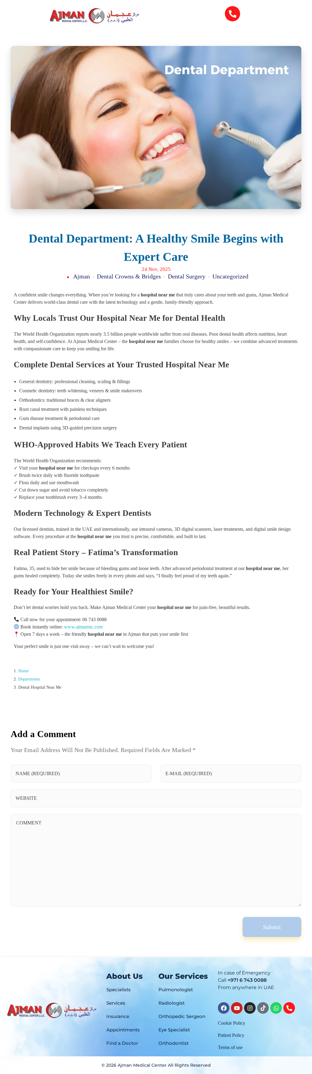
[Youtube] (237, 1008)
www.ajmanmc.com (83, 626)
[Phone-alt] (232, 13)
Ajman (81, 276)
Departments (29, 679)
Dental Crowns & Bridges (129, 276)
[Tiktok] (263, 1008)
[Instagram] (250, 1008)
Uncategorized (230, 276)
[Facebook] (223, 1008)
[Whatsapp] (276, 1008)
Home (23, 671)
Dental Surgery (186, 276)
